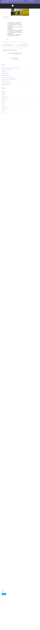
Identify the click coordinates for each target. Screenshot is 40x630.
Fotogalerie (3, 91)
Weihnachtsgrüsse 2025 (5, 73)
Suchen (3, 590)
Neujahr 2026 (4, 71)
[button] (12, 5)
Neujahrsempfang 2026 (5, 75)
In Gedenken (4, 93)
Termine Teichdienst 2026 (5, 80)
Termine (3, 104)
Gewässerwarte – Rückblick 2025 (7, 69)
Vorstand (3, 112)
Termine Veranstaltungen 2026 (6, 82)
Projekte (3, 100)
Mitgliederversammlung (5, 97)
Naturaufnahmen (4, 98)
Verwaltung (3, 110)
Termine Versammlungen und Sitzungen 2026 (9, 79)
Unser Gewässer (4, 106)
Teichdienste (3, 102)
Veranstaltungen (6, 17)
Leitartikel (3, 95)
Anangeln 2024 (15, 58)
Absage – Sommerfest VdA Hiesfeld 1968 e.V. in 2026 (10, 67)
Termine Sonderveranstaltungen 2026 (7, 77)
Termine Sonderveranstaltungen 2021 (14, 53)
